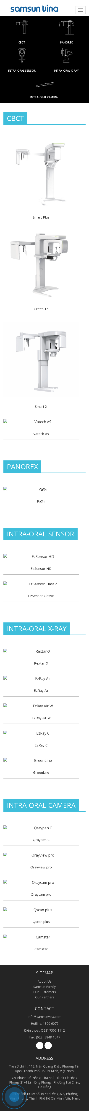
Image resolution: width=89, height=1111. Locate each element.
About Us (44, 981)
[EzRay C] (41, 733)
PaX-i (41, 501)
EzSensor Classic (41, 595)
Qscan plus (41, 921)
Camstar (41, 949)
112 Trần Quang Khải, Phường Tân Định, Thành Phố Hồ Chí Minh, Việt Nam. (47, 1068)
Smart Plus (41, 217)
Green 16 (41, 308)
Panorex (66, 42)
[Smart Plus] (41, 173)
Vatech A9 (41, 433)
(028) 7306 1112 (53, 1030)
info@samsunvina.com (44, 1016)
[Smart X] (41, 359)
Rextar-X (41, 663)
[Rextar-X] (41, 651)
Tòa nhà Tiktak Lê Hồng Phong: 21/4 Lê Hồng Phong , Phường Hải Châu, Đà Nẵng (44, 1082)
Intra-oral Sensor (22, 71)
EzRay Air (41, 690)
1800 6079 (50, 1023)
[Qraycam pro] (41, 882)
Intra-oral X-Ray (66, 71)
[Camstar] (41, 937)
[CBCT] (22, 29)
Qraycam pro (41, 894)
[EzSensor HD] (41, 556)
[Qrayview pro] (41, 855)
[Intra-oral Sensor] (22, 57)
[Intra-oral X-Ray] (66, 57)
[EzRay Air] (41, 678)
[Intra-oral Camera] (44, 85)
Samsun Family (44, 986)
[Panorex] (66, 29)
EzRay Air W (41, 717)
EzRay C (41, 745)
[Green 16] (41, 265)
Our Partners (44, 997)
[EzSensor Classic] (41, 584)
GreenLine (41, 772)
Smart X (41, 406)
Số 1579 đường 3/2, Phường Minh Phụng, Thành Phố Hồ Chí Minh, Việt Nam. (44, 1096)
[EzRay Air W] (41, 706)
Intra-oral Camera (44, 97)
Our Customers (44, 992)
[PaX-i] (41, 489)
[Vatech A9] (41, 421)
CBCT (21, 42)
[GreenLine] (41, 760)
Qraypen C (41, 839)
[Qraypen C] (41, 828)
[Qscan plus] (41, 910)
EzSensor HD (41, 568)
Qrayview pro (41, 867)
